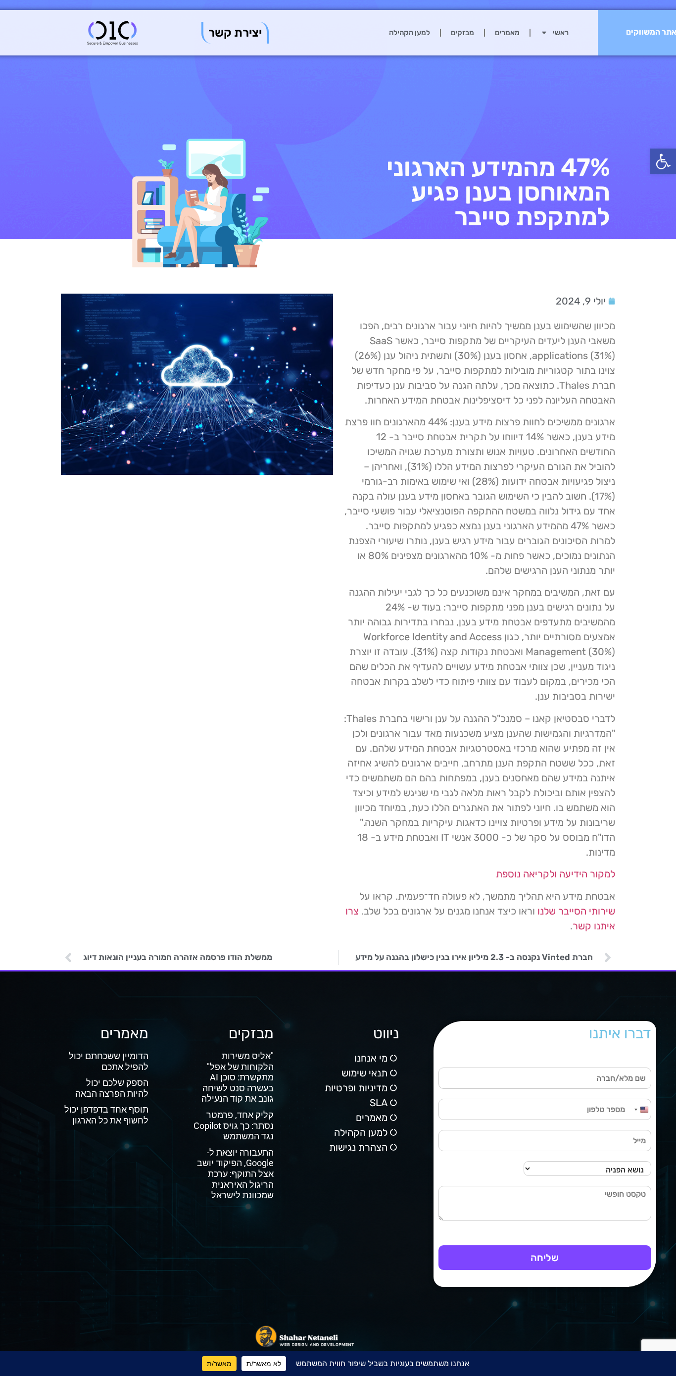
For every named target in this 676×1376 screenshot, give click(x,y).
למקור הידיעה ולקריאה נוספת (555, 874)
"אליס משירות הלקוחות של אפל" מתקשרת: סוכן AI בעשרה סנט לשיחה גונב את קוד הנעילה (237, 1077)
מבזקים (462, 32)
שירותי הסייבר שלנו (576, 911)
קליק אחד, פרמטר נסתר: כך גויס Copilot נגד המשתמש (233, 1125)
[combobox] (640, 1109)
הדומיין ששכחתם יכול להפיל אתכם (108, 1061)
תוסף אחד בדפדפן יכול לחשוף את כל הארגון (106, 1114)
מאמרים (507, 32)
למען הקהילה (409, 32)
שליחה (545, 1258)
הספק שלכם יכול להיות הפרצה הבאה (111, 1088)
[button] (663, 161)
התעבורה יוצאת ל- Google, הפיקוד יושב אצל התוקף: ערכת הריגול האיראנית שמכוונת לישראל (235, 1173)
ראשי (561, 32)
